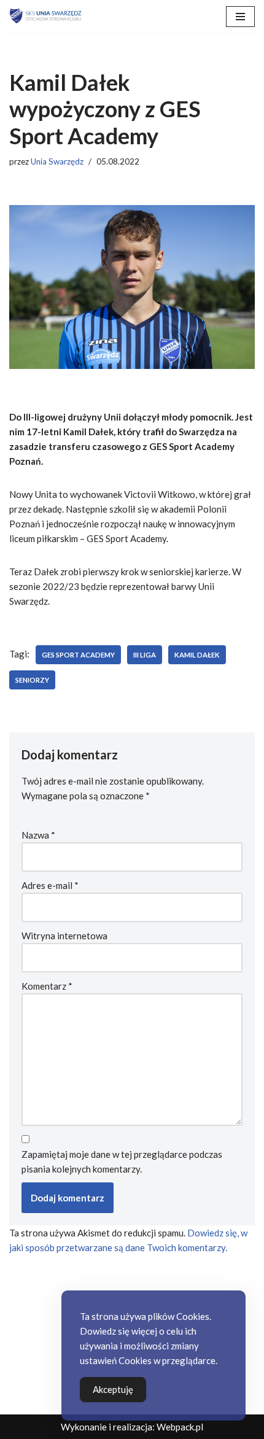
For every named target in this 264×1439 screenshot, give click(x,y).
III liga (144, 655)
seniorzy (32, 680)
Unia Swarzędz (57, 161)
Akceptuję (113, 1389)
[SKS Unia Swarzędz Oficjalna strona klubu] (46, 16)
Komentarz (46, 985)
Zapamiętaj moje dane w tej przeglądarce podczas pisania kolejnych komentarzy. (121, 1161)
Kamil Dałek (197, 655)
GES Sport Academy (78, 655)
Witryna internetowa (64, 935)
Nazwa (38, 834)
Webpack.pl (180, 1426)
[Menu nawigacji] (240, 16)
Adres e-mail (50, 885)
